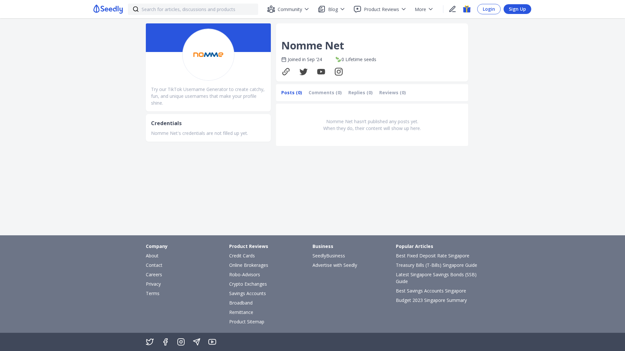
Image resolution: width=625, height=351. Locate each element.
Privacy (153, 284)
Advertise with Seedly (334, 265)
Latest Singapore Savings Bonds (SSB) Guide (436, 277)
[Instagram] (181, 342)
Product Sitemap (246, 321)
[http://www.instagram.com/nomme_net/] (340, 71)
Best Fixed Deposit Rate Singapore (432, 256)
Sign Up (517, 9)
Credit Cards (242, 256)
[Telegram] (197, 342)
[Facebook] (165, 342)
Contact (154, 265)
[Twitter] (150, 342)
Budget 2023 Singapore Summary (431, 300)
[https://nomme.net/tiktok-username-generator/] (287, 71)
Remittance (241, 312)
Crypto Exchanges (248, 284)
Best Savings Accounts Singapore (431, 291)
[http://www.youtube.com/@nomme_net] (322, 71)
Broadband (241, 303)
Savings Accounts (247, 293)
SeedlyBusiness (328, 256)
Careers (154, 274)
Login (489, 9)
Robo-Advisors (244, 274)
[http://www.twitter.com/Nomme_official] (305, 71)
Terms (153, 293)
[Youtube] (212, 342)
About (152, 256)
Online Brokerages (248, 265)
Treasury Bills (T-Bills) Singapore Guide (436, 265)
